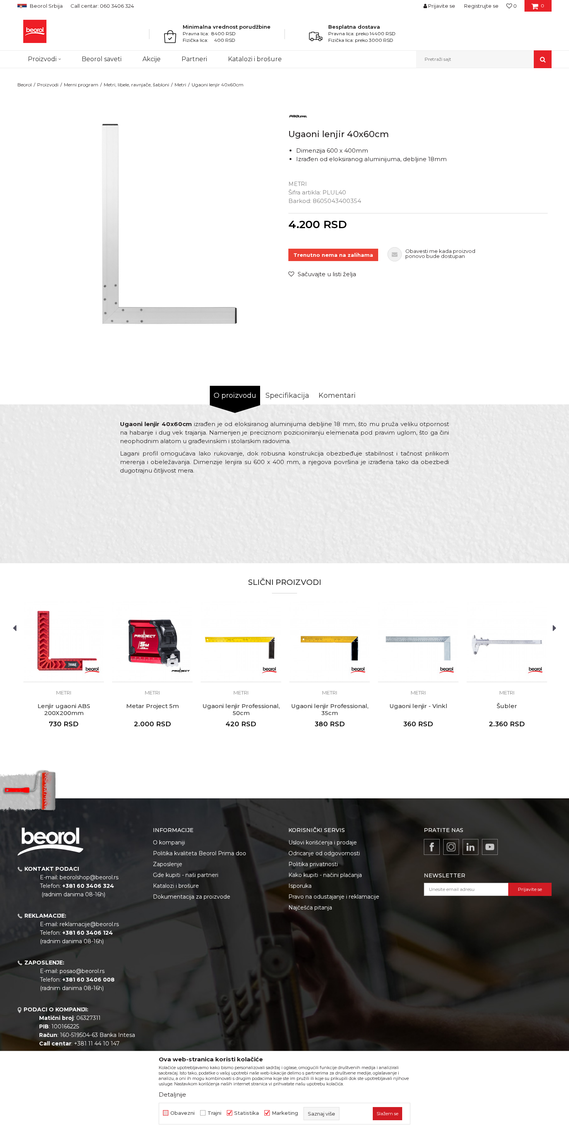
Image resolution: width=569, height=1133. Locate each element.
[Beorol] (34, 31)
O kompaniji (169, 842)
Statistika (246, 1113)
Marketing (285, 1113)
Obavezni (182, 1113)
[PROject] (180, 670)
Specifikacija (287, 395)
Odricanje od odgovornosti (324, 853)
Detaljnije (172, 1094)
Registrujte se (481, 6)
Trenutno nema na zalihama (333, 255)
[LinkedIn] (470, 846)
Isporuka (300, 885)
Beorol (24, 85)
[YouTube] (489, 846)
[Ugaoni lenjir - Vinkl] (418, 642)
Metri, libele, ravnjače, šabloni (136, 85)
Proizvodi (47, 85)
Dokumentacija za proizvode (191, 896)
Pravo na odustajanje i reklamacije (333, 896)
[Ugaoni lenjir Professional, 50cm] (241, 642)
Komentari (337, 395)
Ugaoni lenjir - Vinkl (418, 706)
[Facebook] (431, 846)
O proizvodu (235, 395)
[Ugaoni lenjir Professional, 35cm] (330, 642)
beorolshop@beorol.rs (89, 877)
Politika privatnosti (313, 864)
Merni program (81, 85)
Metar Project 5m (152, 706)
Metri (180, 85)
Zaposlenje (167, 864)
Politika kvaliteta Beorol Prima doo (199, 853)
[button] (484, 59)
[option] (151, 223)
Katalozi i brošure (176, 885)
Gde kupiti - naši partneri (185, 875)
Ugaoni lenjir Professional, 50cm (241, 710)
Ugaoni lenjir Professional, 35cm (329, 710)
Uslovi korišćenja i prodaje (322, 842)
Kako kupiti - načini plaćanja (325, 875)
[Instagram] (451, 846)
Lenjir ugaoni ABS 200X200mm (64, 710)
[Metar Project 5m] (152, 642)
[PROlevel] (298, 115)
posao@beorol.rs (82, 971)
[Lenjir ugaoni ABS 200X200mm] (64, 642)
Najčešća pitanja (310, 907)
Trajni (214, 1113)
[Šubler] (507, 642)
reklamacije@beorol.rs (89, 924)
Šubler (507, 706)
